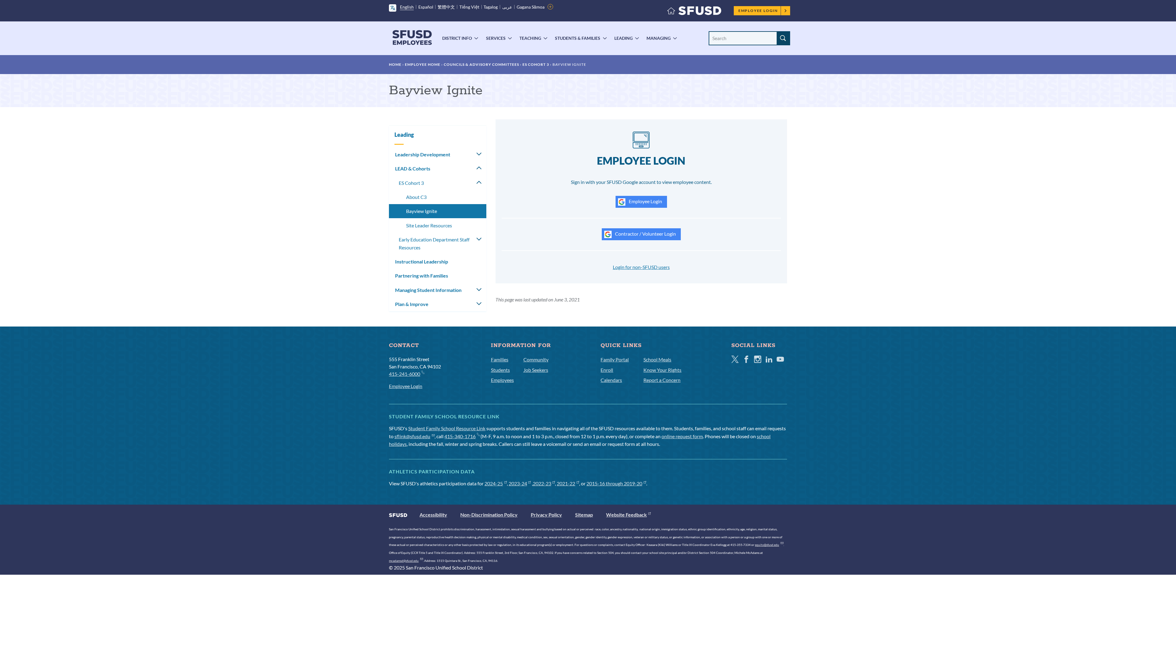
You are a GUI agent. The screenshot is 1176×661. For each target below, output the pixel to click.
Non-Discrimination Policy (489, 514)
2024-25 (493, 483)
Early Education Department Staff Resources (434, 243)
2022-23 (542, 483)
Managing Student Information (428, 290)
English (407, 6)
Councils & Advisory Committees (481, 64)
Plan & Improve (411, 304)
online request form (682, 436)
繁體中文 (446, 6)
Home (395, 64)
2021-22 (566, 483)
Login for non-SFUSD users (641, 267)
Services (496, 38)
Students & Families (577, 38)
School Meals (657, 359)
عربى (507, 6)
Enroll (607, 370)
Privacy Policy (546, 514)
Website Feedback (626, 514)
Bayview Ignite (421, 211)
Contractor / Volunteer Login (645, 234)
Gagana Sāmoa (531, 6)
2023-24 (518, 483)
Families (499, 359)
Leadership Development (422, 154)
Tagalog (491, 6)
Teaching (530, 38)
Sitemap (584, 514)
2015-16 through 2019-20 (614, 483)
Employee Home (422, 64)
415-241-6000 (404, 374)
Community (535, 359)
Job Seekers (535, 370)
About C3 (416, 197)
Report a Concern (661, 380)
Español (425, 6)
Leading (623, 38)
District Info (457, 38)
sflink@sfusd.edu (412, 436)
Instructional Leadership (421, 261)
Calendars (611, 380)
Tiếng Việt (469, 6)
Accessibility (433, 514)
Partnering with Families (421, 275)
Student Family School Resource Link (446, 428)
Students (500, 370)
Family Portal (615, 359)
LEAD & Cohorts (412, 168)
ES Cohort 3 (535, 64)
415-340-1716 (460, 436)
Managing (658, 38)
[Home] (694, 12)
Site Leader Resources (429, 225)
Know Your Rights (662, 370)
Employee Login (758, 10)
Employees (502, 380)
